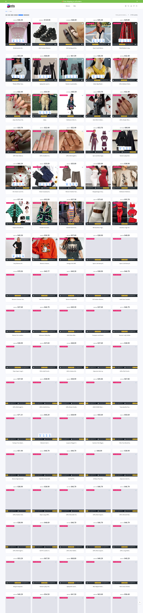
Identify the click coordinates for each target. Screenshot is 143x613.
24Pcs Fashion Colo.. (18, 515)
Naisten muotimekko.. (71, 84)
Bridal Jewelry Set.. (18, 48)
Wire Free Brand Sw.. (124, 443)
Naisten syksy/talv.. (125, 156)
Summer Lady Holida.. (125, 335)
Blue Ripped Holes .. (98, 586)
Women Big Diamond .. (18, 479)
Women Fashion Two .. (71, 191)
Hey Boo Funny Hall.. (44, 479)
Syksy (44, 120)
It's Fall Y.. (71, 479)
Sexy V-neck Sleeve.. (98, 48)
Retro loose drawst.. (125, 586)
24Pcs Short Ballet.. (71, 550)
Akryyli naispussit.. (18, 586)
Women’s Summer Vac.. (18, 299)
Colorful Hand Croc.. (71, 227)
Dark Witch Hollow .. (98, 120)
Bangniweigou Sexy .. (98, 191)
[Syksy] (44, 105)
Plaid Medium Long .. (124, 48)
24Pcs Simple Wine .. (124, 120)
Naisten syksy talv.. (45, 586)
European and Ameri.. (98, 335)
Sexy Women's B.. (18, 263)
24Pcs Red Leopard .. (98, 550)
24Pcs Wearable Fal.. (71, 515)
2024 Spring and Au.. (71, 48)
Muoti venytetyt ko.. (44, 191)
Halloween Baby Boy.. (45, 335)
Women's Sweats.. (45, 263)
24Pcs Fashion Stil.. (71, 371)
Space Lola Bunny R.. (98, 263)
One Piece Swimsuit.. (44, 299)
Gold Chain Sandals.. (125, 299)
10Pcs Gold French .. (45, 371)
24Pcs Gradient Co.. (45, 156)
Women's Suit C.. (44, 443)
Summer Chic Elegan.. (98, 443)
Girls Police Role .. (71, 335)
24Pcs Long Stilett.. (125, 550)
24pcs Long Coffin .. (45, 515)
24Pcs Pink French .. (125, 371)
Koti (6, 11)
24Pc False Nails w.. (18, 156)
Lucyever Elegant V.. (71, 443)
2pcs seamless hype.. (98, 156)
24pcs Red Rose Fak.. (18, 120)
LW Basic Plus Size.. (98, 479)
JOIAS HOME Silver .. (98, 407)
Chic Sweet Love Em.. (18, 191)
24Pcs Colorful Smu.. (44, 407)
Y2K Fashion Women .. (98, 299)
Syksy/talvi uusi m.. (45, 84)
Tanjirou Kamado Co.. (18, 227)
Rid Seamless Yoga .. (98, 227)
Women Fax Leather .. (18, 335)
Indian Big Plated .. (98, 84)
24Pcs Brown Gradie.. (71, 407)
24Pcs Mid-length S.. (18, 550)
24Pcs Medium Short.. (125, 84)
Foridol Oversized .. (45, 227)
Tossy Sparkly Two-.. (125, 407)
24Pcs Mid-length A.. (71, 156)
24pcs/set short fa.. (125, 479)
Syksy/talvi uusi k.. (71, 586)
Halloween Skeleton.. (124, 191)
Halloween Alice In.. (71, 120)
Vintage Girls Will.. (71, 263)
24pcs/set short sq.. (98, 371)
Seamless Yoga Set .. (124, 227)
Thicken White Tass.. (18, 84)
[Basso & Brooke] (11, 6)
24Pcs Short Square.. (98, 515)
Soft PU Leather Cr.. (45, 550)
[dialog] (128, 6)
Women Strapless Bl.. (71, 299)
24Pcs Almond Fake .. (124, 515)
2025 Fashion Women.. (45, 48)
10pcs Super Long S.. (18, 371)
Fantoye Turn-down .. (18, 443)
